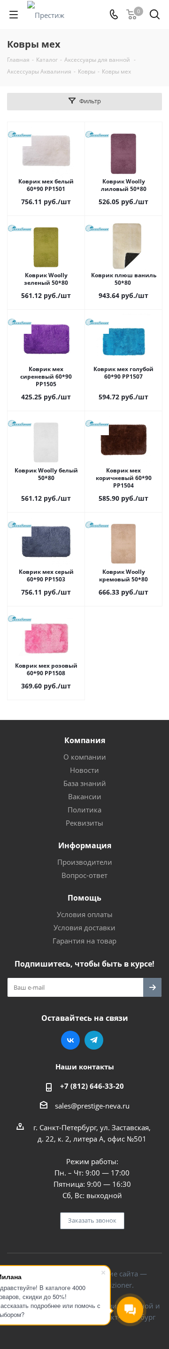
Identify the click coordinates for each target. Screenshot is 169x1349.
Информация (84, 845)
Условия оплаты (85, 914)
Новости (84, 770)
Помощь (84, 898)
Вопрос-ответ (84, 875)
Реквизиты (84, 823)
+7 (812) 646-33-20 (92, 1086)
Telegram (93, 1040)
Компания (84, 740)
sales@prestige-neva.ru (92, 1105)
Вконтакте (70, 1040)
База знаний (84, 783)
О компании (84, 756)
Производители (84, 862)
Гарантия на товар (84, 940)
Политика (84, 809)
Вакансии (84, 796)
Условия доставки (84, 927)
